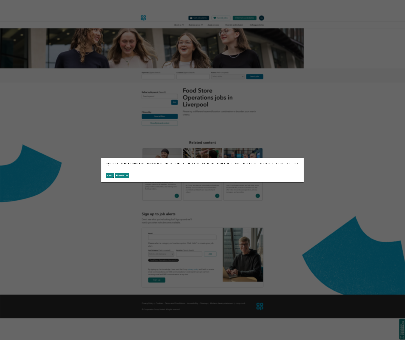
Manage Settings (122, 175)
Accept (109, 175)
